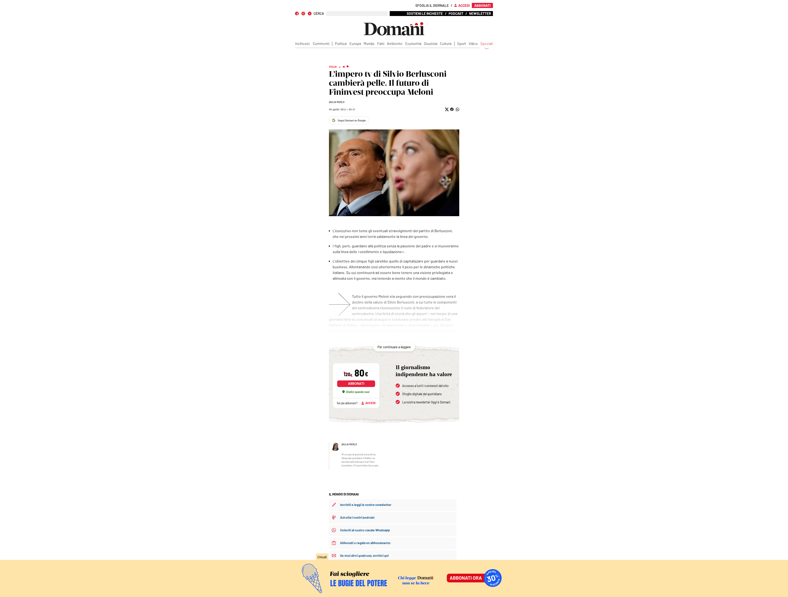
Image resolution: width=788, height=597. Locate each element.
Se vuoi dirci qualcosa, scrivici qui (364, 555)
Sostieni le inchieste (425, 13)
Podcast (456, 13)
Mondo (369, 43)
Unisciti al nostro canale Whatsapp (365, 530)
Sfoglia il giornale (432, 5)
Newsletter (480, 13)
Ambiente (395, 43)
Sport (461, 43)
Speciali (486, 44)
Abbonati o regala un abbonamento (365, 543)
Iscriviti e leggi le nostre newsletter (365, 505)
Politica (341, 43)
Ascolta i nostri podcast (357, 517)
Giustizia (430, 43)
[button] (446, 109)
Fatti (380, 43)
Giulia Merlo (336, 101)
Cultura (445, 43)
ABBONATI (356, 384)
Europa (355, 43)
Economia (413, 43)
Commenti (321, 43)
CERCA (319, 13)
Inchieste (302, 43)
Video (473, 43)
